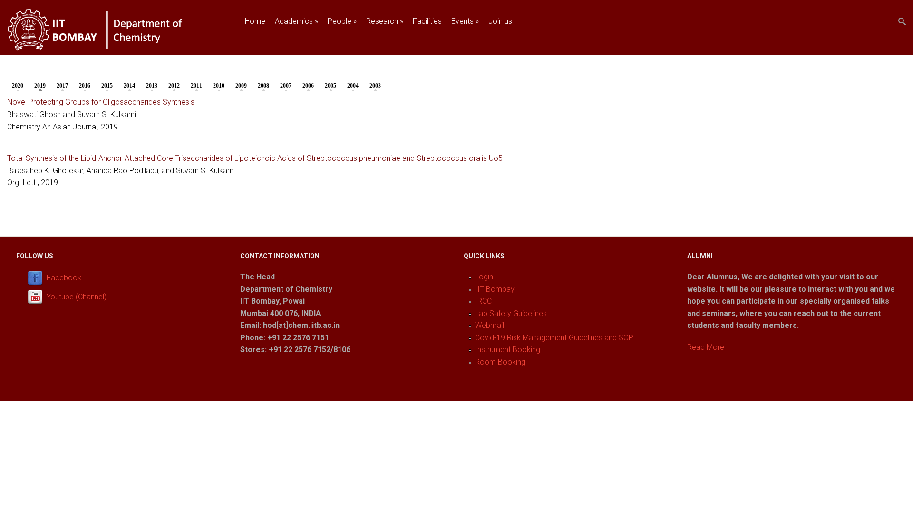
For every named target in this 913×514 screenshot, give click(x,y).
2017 (62, 85)
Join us (500, 21)
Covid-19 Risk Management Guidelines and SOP (554, 337)
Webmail (489, 325)
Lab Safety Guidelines (511, 313)
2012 (174, 85)
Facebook (64, 277)
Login (484, 276)
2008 (263, 85)
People (342, 21)
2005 (330, 85)
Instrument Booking (507, 349)
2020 (17, 85)
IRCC (483, 301)
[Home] (110, 48)
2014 (129, 85)
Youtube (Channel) (77, 296)
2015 (107, 85)
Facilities (427, 21)
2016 (84, 85)
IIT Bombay (495, 289)
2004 (353, 85)
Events (465, 21)
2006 (308, 85)
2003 (375, 85)
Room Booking (500, 361)
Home (255, 21)
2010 (218, 85)
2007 (285, 85)
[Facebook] (37, 277)
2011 (196, 85)
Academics (296, 21)
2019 (42, 85)
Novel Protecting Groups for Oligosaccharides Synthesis (100, 102)
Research (384, 21)
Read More (705, 347)
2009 (241, 85)
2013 (151, 85)
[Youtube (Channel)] (37, 296)
